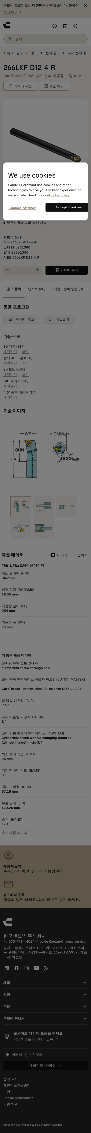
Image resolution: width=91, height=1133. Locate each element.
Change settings (22, 208)
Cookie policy (59, 195)
